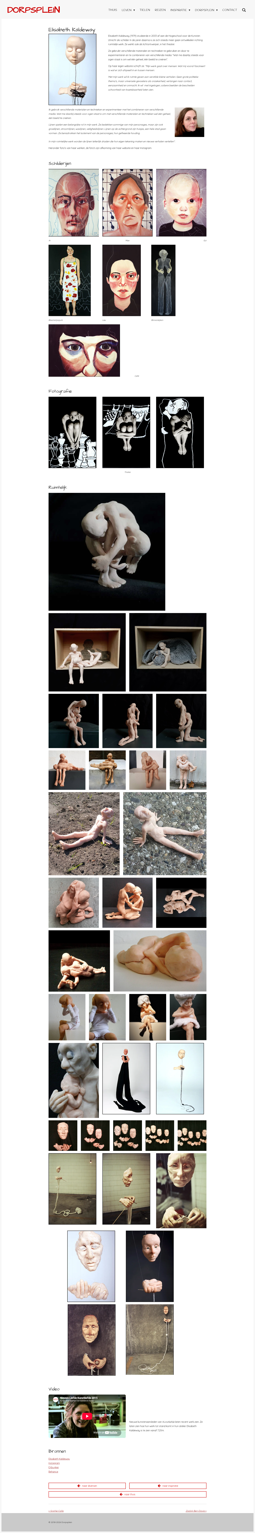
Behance (53, 1471)
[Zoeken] (244, 10)
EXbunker (54, 1467)
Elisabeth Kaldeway (59, 1458)
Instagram (54, 1463)
